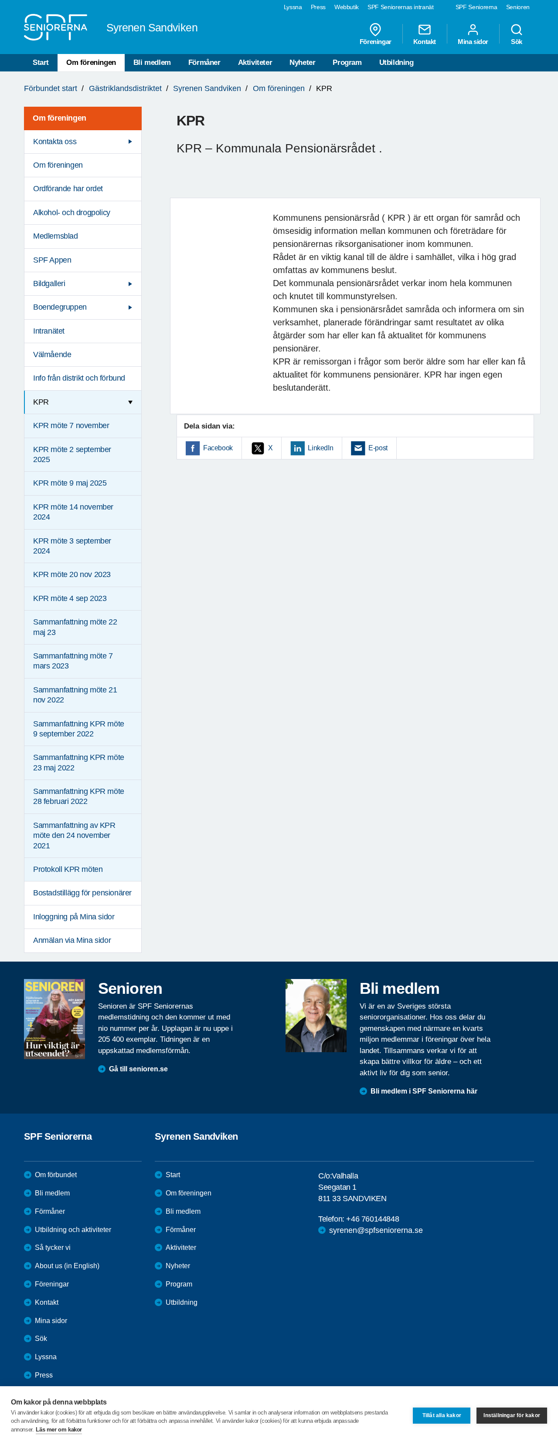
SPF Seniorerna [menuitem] (476, 6)
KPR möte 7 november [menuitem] (71, 425)
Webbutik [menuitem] (346, 6)
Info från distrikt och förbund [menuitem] (79, 378)
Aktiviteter (255, 62)
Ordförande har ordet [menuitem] (68, 188)
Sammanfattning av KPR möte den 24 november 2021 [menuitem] (74, 835)
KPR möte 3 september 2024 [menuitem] (72, 546)
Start (41, 62)
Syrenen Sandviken (207, 88)
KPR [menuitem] (41, 402)
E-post (378, 448)
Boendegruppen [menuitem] (60, 307)
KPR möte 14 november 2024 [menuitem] (73, 512)
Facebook (218, 448)
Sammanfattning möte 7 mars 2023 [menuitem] (73, 661)
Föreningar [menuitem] (375, 41)
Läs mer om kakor (59, 1429)
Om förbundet (56, 1174)
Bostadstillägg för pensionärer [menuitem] (82, 892)
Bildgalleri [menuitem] (49, 283)
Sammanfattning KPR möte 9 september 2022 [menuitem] (78, 728)
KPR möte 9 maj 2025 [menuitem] (69, 483)
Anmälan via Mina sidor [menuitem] (72, 940)
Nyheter (302, 62)
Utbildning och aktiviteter (73, 1229)
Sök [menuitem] (516, 41)
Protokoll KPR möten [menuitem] (67, 869)
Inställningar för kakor (511, 1415)
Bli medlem (152, 62)
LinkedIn (320, 448)
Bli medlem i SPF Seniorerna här (424, 1091)
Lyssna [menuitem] (293, 6)
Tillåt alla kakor (441, 1415)
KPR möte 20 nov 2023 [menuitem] (72, 574)
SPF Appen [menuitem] (52, 260)
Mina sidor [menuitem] (473, 41)
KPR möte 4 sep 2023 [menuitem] (69, 598)
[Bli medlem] (316, 1015)
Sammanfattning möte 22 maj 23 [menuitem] (75, 627)
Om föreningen (91, 62)
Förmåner (204, 62)
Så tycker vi (53, 1247)
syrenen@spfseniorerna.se (376, 1230)
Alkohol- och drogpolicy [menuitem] (71, 212)
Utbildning (396, 62)
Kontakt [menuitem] (424, 41)
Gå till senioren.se (138, 1069)
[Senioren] (54, 1019)
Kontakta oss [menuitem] (54, 141)
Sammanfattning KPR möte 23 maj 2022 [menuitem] (78, 762)
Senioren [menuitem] (518, 6)
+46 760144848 (372, 1219)
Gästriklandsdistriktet (125, 88)
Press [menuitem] (318, 6)
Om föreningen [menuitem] (59, 118)
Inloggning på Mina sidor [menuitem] (73, 916)
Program (347, 62)
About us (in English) (67, 1265)
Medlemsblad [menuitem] (55, 236)
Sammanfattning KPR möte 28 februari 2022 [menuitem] (78, 796)
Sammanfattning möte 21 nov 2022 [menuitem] (75, 694)
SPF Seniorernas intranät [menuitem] (400, 6)
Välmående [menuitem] (52, 354)
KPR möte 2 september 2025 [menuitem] (72, 454)
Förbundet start (50, 88)
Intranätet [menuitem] (49, 331)
